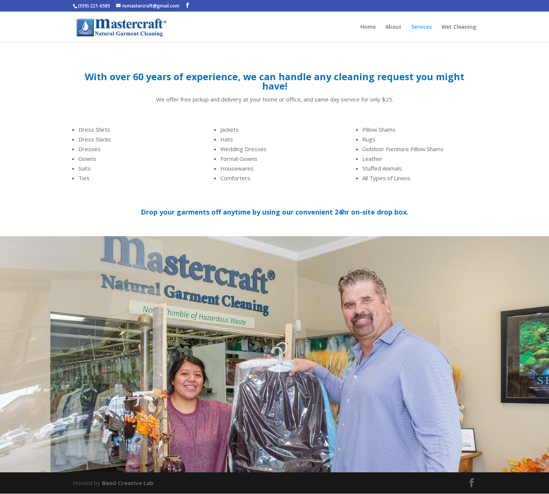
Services (421, 27)
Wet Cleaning (458, 27)
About (393, 27)
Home (368, 27)
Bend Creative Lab (127, 483)
